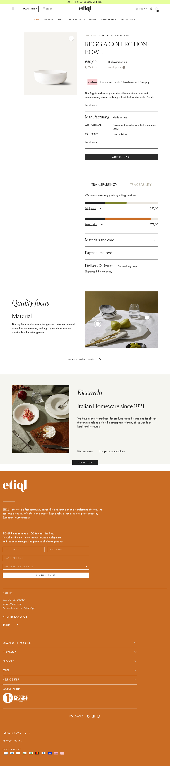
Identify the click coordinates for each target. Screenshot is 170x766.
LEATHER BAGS (76, 20)
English (6, 625)
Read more (91, 105)
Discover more (85, 451)
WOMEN (49, 20)
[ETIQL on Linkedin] (93, 716)
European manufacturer (112, 451)
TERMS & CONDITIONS (16, 733)
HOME (93, 20)
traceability (141, 184)
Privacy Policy (12, 741)
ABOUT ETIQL (128, 20)
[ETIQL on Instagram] (98, 716)
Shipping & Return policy (98, 271)
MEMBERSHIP (30, 9)
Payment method (98, 253)
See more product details (80, 359)
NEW (37, 20)
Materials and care (99, 240)
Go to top (85, 463)
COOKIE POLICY (12, 750)
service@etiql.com (12, 604)
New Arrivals (90, 36)
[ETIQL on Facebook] (88, 716)
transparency (104, 184)
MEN (60, 20)
